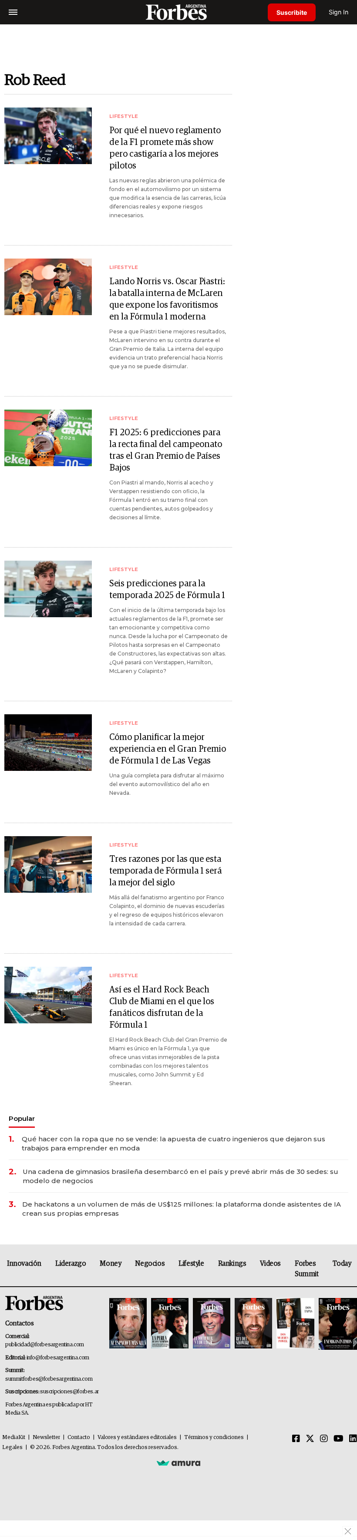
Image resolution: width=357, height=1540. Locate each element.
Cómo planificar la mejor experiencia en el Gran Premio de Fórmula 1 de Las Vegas (167, 749)
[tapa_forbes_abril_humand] (170, 1324)
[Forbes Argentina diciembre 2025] (253, 1324)
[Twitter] (310, 1439)
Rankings (232, 1263)
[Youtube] (338, 1439)
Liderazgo (70, 1263)
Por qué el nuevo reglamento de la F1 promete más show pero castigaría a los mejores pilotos (165, 148)
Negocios (150, 1263)
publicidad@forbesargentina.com (44, 1345)
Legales (12, 1447)
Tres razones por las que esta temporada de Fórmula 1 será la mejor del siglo (165, 871)
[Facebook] (296, 1439)
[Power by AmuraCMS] (178, 1462)
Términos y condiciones (214, 1437)
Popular (22, 1118)
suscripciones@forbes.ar (69, 1392)
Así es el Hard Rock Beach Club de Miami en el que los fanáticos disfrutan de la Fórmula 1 (161, 1007)
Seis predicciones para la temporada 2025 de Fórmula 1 (167, 589)
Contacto (78, 1437)
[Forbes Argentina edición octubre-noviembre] (295, 1324)
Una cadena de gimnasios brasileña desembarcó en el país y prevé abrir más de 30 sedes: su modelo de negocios (180, 1176)
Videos (270, 1263)
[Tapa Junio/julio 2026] (128, 1324)
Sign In (338, 12)
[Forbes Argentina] (178, 12)
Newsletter (46, 1437)
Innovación (24, 1263)
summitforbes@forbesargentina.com (48, 1379)
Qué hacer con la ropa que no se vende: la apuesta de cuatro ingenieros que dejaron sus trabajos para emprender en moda (173, 1143)
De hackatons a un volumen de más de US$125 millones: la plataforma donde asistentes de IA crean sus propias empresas (181, 1208)
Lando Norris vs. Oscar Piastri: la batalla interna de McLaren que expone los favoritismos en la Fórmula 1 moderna (167, 299)
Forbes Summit (307, 1269)
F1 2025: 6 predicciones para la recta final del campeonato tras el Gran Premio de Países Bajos (165, 450)
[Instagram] (324, 1439)
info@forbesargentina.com (58, 1358)
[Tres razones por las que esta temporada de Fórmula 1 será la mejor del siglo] (48, 864)
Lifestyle (191, 1263)
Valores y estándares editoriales (137, 1437)
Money (110, 1263)
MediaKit (13, 1437)
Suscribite (291, 12)
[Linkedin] (353, 1439)
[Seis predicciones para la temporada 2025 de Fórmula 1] (48, 589)
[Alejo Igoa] (211, 1324)
